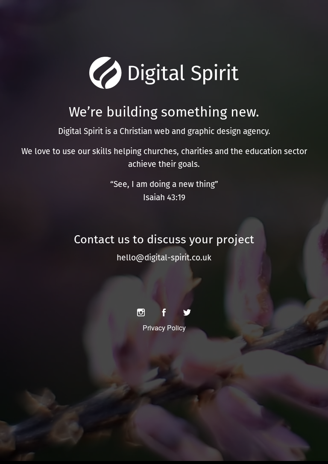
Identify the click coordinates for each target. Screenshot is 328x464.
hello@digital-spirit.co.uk (164, 257)
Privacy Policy (164, 328)
